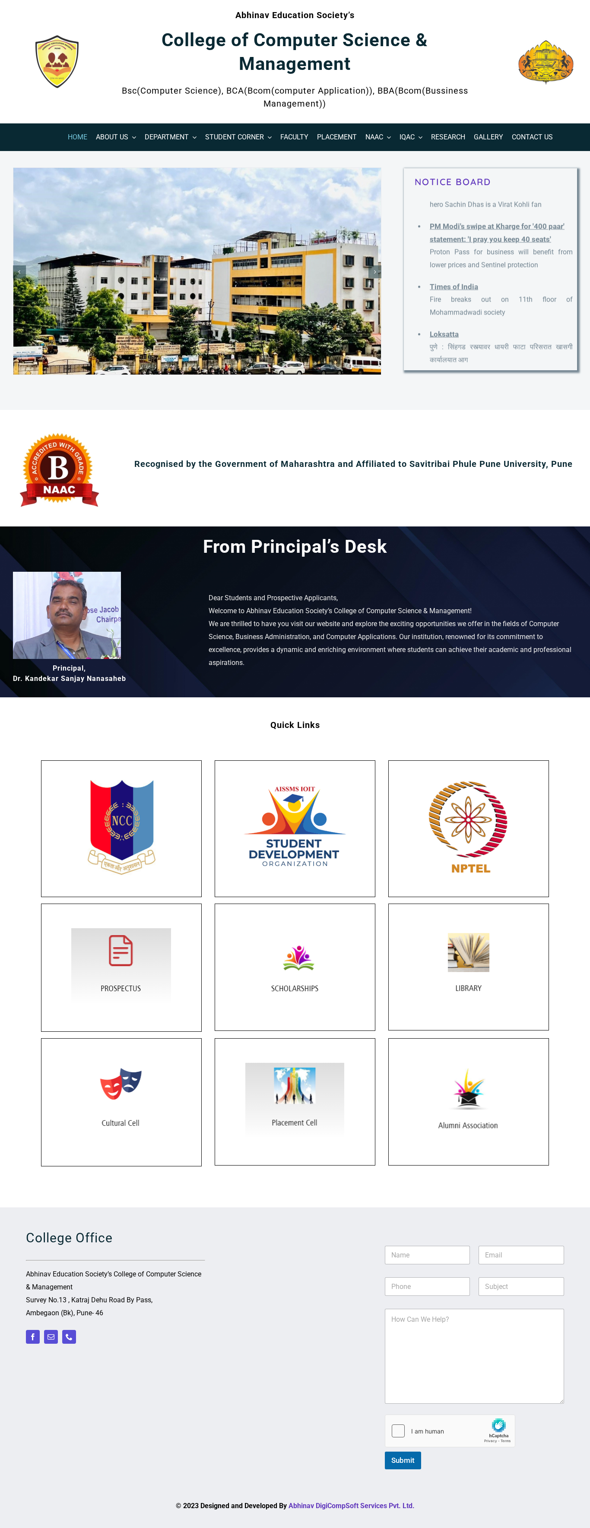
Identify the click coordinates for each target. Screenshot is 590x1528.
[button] (19, 271)
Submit (403, 1460)
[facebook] (33, 1337)
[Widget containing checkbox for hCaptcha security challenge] (450, 1431)
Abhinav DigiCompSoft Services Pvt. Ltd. (352, 1506)
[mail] (51, 1337)
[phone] (69, 1337)
